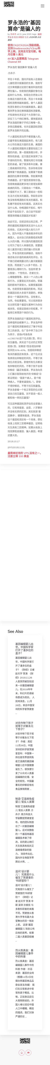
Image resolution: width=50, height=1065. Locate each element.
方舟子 (13, 34)
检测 (16, 37)
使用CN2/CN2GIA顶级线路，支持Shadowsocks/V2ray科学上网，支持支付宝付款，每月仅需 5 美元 (25, 50)
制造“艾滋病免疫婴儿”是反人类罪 (24, 800)
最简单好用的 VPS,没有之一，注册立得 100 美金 (25, 454)
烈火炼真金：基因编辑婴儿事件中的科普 (24, 953)
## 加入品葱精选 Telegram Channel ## (23, 60)
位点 (26, 37)
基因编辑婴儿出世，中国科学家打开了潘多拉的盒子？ (24, 648)
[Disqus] (25, 513)
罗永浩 (10, 37)
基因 (40, 34)
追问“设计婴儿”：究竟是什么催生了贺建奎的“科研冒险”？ (24, 876)
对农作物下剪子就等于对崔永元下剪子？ (24, 726)
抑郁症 (21, 37)
